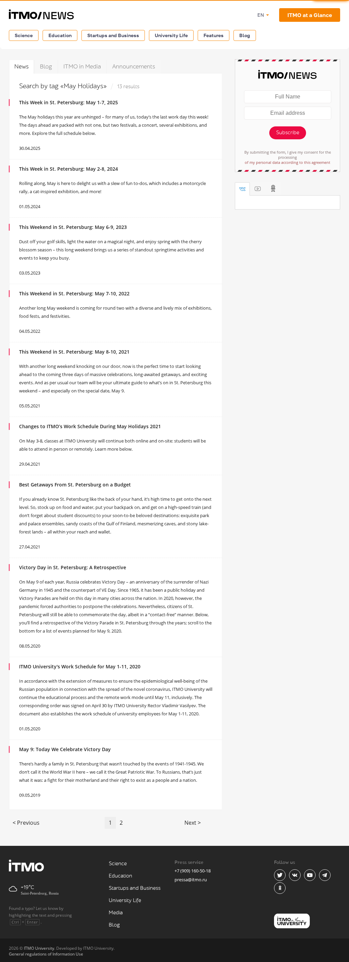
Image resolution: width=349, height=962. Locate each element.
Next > (192, 822)
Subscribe (287, 132)
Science (24, 35)
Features (213, 35)
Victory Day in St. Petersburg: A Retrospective (72, 567)
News (21, 66)
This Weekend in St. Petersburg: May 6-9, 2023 (73, 227)
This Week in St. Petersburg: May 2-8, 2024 (68, 169)
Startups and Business (113, 35)
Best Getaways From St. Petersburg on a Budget (75, 484)
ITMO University (39, 948)
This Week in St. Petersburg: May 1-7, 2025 (68, 102)
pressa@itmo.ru (190, 879)
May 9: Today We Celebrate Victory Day (65, 749)
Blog (244, 35)
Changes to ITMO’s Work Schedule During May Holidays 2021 (90, 426)
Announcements (133, 66)
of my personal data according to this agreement (287, 162)
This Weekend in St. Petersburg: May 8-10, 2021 (74, 351)
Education (60, 35)
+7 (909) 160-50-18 (192, 871)
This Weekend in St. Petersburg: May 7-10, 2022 (74, 293)
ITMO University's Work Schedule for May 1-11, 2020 (79, 666)
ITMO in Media (82, 66)
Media (116, 913)
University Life (171, 35)
